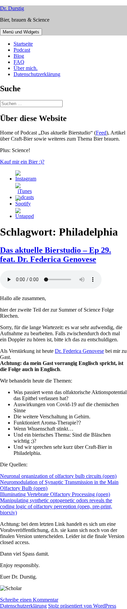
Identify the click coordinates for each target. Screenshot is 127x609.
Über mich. (26, 68)
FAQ (19, 62)
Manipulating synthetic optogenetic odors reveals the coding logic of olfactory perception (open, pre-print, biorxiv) (56, 506)
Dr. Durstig (12, 8)
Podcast (22, 50)
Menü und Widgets (21, 31)
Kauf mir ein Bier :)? (22, 162)
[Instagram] (25, 178)
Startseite (23, 44)
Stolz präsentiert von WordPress (82, 606)
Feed (101, 133)
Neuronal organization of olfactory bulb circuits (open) (58, 476)
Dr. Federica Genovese (79, 351)
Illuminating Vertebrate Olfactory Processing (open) (55, 494)
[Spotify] (23, 203)
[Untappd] (24, 216)
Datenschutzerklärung (37, 74)
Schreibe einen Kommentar (29, 600)
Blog (19, 56)
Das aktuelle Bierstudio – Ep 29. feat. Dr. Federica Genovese (55, 255)
